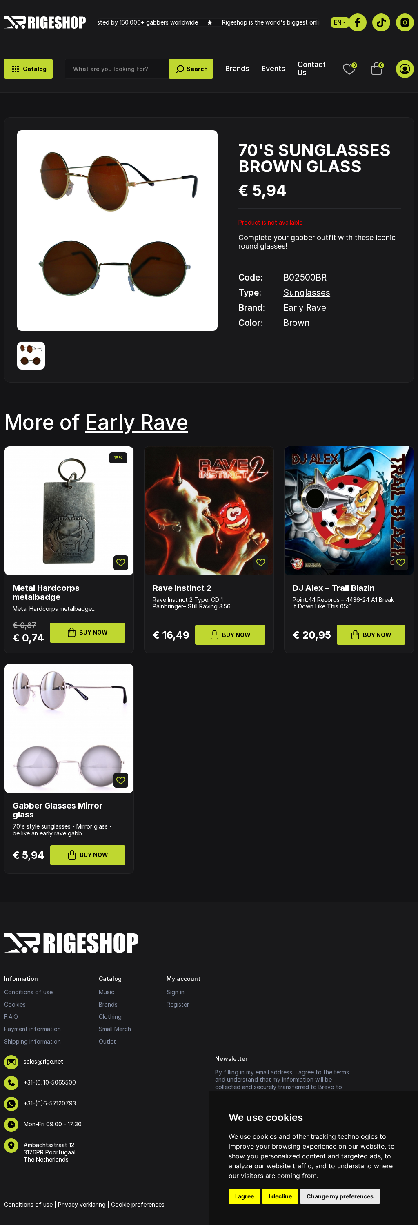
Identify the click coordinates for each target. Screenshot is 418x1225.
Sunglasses (306, 292)
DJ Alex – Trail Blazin (334, 588)
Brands (237, 68)
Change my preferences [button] (340, 1196)
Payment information (32, 1028)
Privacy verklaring (82, 1204)
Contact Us (312, 68)
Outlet (107, 1041)
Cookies (15, 1004)
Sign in (176, 992)
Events (273, 68)
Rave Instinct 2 (182, 588)
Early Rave (304, 308)
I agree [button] (244, 1196)
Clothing (110, 1016)
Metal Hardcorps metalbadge (46, 592)
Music (106, 992)
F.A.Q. (11, 1016)
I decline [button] (280, 1196)
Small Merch (115, 1028)
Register (178, 1004)
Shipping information (32, 1041)
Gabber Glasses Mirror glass (57, 810)
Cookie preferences (138, 1204)
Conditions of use (28, 992)
